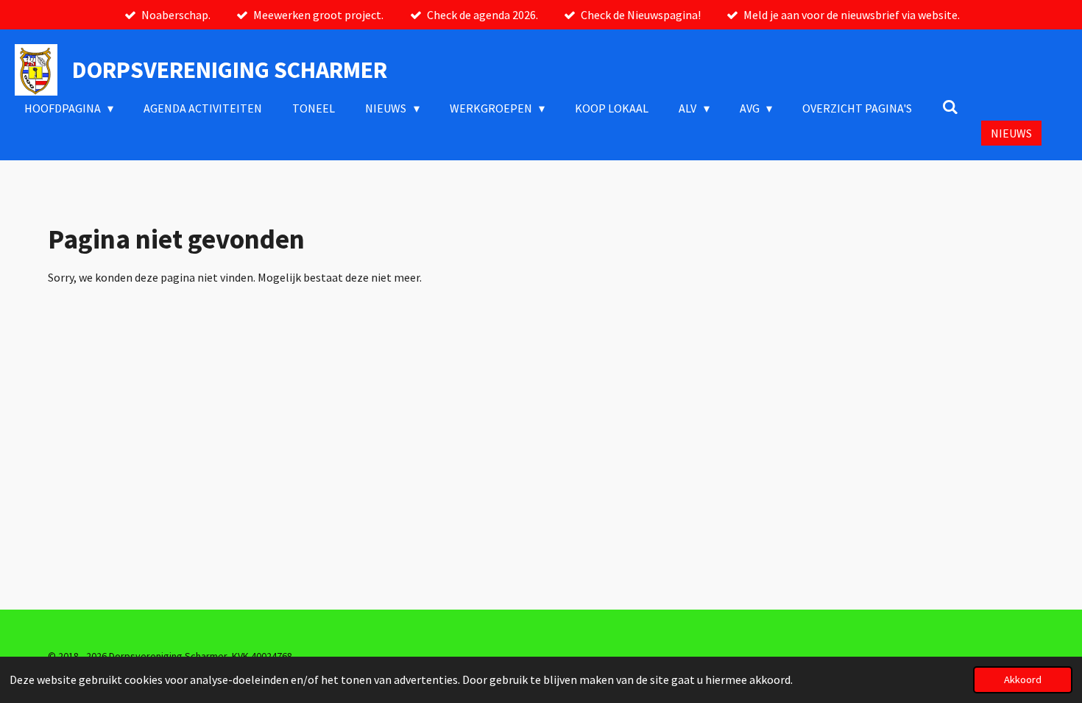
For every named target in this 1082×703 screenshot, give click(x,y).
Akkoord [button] (1023, 679)
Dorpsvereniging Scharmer (229, 70)
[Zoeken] (950, 107)
